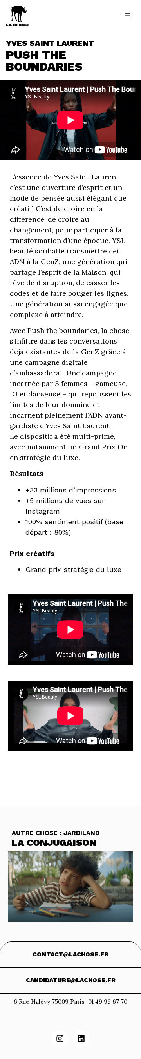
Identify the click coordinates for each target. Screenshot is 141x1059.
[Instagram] (60, 1038)
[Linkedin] (81, 1038)
